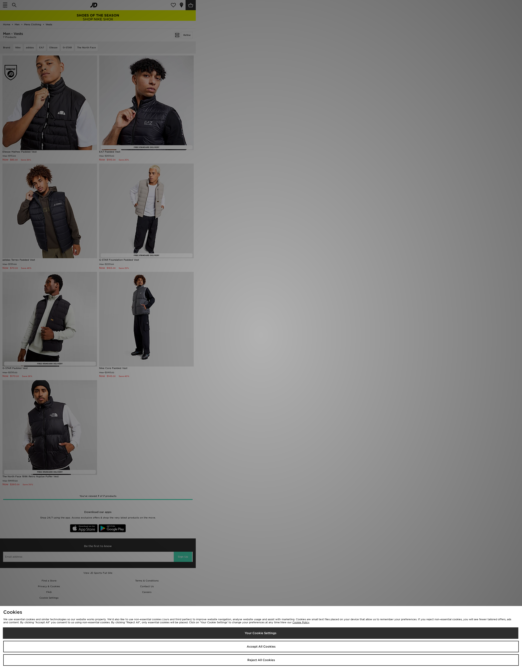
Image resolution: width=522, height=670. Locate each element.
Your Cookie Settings (260, 633)
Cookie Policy (301, 622)
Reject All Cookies (261, 660)
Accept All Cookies (261, 646)
